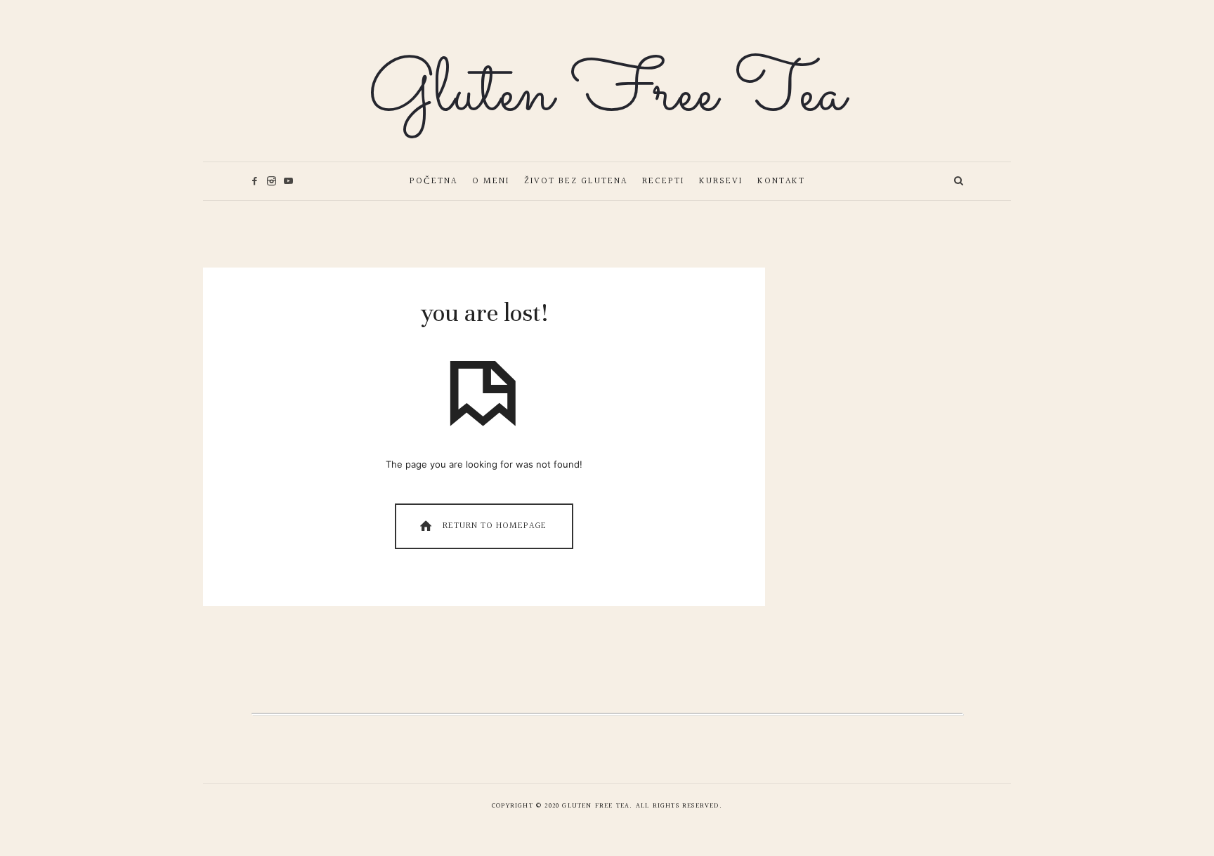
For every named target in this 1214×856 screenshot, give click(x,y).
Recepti (663, 181)
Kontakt (781, 181)
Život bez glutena (575, 181)
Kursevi (721, 181)
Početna (433, 181)
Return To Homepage (493, 526)
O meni (490, 181)
